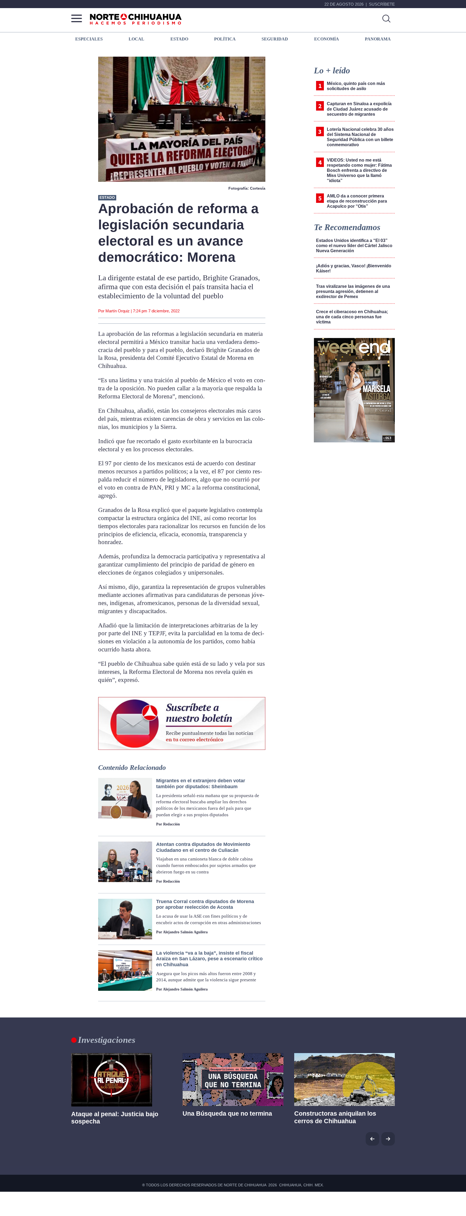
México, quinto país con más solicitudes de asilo (356, 86)
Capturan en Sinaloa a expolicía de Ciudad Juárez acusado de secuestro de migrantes (359, 108)
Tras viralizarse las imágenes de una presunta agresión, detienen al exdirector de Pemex (353, 291)
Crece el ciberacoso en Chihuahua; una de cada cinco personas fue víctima (352, 316)
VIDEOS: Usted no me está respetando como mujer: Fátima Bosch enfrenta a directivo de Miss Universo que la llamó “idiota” (359, 170)
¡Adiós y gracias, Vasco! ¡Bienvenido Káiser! (353, 268)
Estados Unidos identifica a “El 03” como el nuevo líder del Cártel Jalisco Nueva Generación (354, 245)
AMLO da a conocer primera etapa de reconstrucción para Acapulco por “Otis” (357, 201)
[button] (388, 1139)
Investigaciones (106, 1040)
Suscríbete (382, 4)
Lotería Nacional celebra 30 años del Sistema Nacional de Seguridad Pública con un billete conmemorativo (360, 137)
